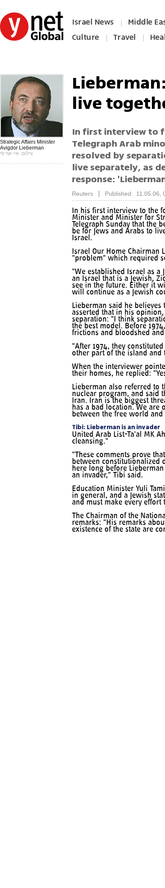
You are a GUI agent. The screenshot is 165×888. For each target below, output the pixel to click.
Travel (124, 37)
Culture (85, 37)
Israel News (93, 22)
